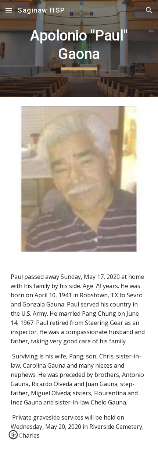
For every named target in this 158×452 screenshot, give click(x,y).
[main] (79, 48)
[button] (9, 10)
